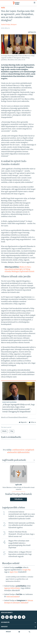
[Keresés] (29, 632)
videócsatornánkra (12, 597)
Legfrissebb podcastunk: (14, 460)
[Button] (32, 32)
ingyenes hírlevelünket (12, 588)
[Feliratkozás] (23, 617)
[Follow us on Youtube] (2, 617)
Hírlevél (8, 631)
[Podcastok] (19, 632)
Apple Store (14, 572)
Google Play (27, 570)
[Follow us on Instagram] (11, 617)
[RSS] (15, 617)
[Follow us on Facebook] (7, 617)
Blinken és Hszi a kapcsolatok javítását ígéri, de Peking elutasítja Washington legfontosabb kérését (19, 269)
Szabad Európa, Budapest (9, 24)
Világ (3, 8)
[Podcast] (19, 617)
